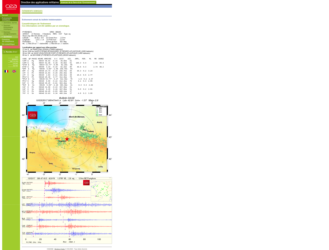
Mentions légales (59, 249)
